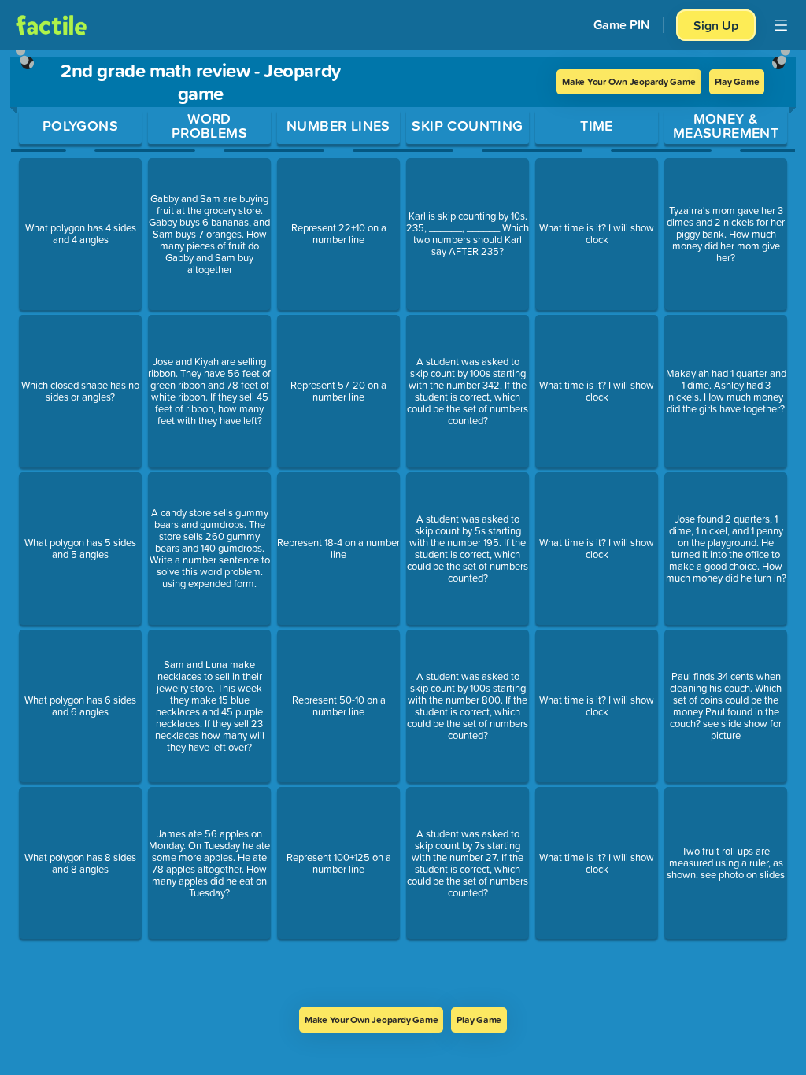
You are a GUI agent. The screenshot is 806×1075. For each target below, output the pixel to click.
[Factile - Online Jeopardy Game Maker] (51, 25)
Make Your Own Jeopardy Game (629, 81)
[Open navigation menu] (780, 25)
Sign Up (715, 25)
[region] (403, 528)
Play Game (737, 81)
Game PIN (621, 24)
